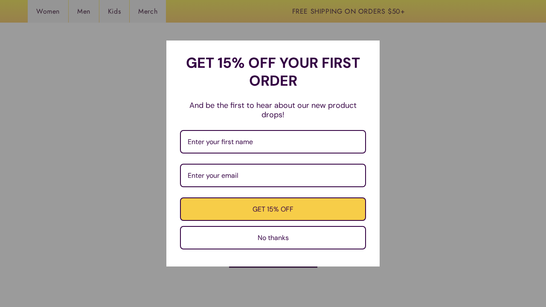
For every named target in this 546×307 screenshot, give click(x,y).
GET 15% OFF (273, 209)
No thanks (273, 237)
